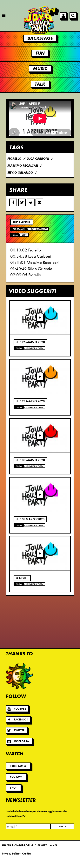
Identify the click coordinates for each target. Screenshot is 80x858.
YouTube (20, 708)
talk (40, 84)
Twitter (19, 730)
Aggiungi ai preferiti (31, 202)
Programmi (18, 766)
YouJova (16, 777)
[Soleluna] (19, 676)
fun (40, 53)
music (40, 68)
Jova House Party (38, 229)
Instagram (22, 741)
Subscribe (39, 202)
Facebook (21, 719)
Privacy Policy (11, 853)
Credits (26, 853)
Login (63, 15)
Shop (13, 787)
